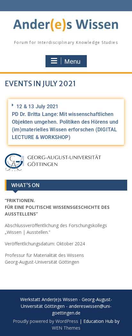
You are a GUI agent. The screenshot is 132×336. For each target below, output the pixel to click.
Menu (72, 61)
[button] (66, 122)
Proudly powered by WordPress (45, 321)
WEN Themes (66, 328)
